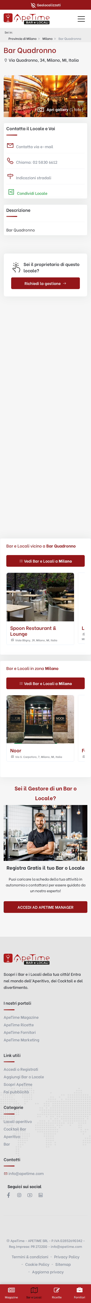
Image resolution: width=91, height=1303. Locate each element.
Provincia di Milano (22, 38)
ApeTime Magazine (21, 1017)
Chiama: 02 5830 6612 (36, 162)
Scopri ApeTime (18, 1084)
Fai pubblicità (16, 1091)
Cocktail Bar (15, 1129)
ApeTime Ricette (19, 1024)
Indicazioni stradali (33, 177)
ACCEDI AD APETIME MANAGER (45, 907)
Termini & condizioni (30, 1256)
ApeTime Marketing (21, 1039)
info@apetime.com (26, 1173)
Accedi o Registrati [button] (21, 1069)
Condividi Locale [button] (31, 193)
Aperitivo (12, 1136)
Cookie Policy (37, 1264)
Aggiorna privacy (48, 1271)
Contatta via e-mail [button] (34, 146)
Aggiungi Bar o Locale (24, 1076)
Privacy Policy (67, 1256)
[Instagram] (19, 1195)
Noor (15, 750)
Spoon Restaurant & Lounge (33, 630)
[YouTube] (30, 1195)
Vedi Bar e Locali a (48, 561)
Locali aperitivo (18, 1121)
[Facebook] (8, 1195)
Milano (47, 38)
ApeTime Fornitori (20, 1032)
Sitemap (63, 1264)
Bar (7, 1144)
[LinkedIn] (40, 1195)
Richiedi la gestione (43, 283)
